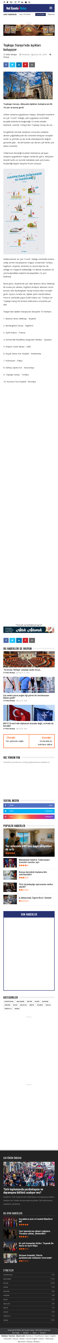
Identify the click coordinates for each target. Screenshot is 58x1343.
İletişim (26, 1333)
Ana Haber (29, 14)
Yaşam (17, 1008)
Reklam (43, 1333)
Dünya (6, 57)
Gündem (7, 1005)
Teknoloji (8, 1008)
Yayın (34, 1333)
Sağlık (48, 1005)
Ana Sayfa (15, 1333)
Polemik (40, 1005)
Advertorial (9, 1001)
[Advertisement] (29, 506)
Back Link (20, 1336)
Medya (32, 1005)
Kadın (15, 1005)
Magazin (23, 1005)
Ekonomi (45, 1001)
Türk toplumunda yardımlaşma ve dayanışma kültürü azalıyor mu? (23, 1191)
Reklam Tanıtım (8, 1336)
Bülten (29, 1001)
